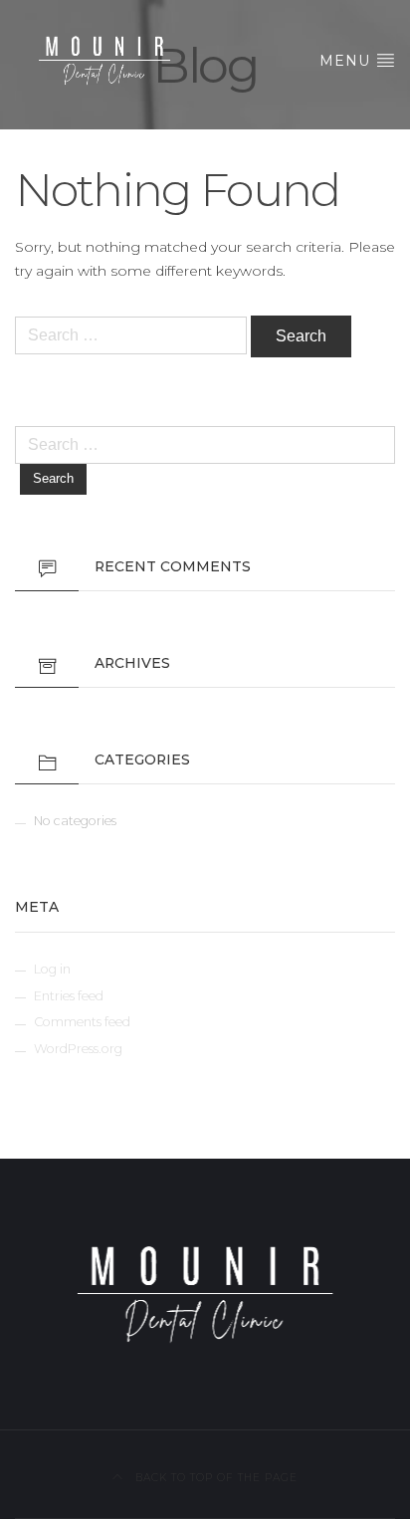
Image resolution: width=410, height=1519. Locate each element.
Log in (52, 969)
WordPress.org (78, 1048)
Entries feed (68, 995)
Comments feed (82, 1021)
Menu (347, 61)
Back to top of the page (214, 1477)
